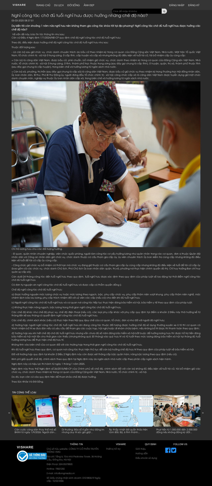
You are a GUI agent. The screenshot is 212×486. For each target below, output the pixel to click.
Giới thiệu (141, 448)
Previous (9, 412)
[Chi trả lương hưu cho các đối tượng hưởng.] (106, 163)
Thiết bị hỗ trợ (113, 448)
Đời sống (73, 5)
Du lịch (59, 5)
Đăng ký (193, 5)
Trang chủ (43, 5)
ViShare (19, 4)
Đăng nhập (176, 5)
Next (203, 412)
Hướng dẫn (142, 453)
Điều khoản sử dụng (146, 457)
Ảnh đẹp (89, 5)
